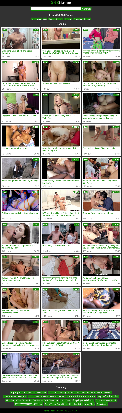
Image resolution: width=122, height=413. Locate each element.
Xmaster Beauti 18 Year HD (53, 396)
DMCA (60, 411)
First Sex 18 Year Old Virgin (18, 400)
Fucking (67, 19)
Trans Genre (102, 404)
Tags (53, 411)
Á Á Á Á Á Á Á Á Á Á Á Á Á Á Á (81, 396)
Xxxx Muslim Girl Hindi (105, 400)
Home (46, 411)
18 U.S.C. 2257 (72, 411)
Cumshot (53, 19)
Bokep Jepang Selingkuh (15, 396)
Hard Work (65, 400)
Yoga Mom (90, 404)
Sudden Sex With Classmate (45, 400)
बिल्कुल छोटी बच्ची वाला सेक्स (107, 396)
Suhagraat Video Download (72, 392)
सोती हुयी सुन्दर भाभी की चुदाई (82, 400)
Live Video (53, 392)
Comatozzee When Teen (35, 392)
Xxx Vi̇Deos (33, 396)
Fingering (78, 19)
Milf (33, 19)
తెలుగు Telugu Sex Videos (56, 404)
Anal (39, 19)
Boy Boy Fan (16, 392)
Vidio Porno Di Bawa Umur (99, 392)
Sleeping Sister (76, 404)
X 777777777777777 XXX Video (28, 404)
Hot (60, 19)
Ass (45, 19)
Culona (87, 19)
